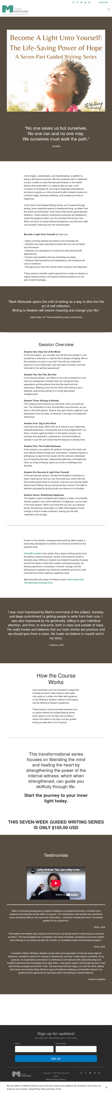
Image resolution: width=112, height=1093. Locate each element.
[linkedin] (89, 2)
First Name (61, 1043)
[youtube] (85, 2)
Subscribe (103, 2)
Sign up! (56, 1058)
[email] (73, 2)
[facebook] (77, 2)
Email (17, 1043)
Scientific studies (33, 553)
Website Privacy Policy (55, 1079)
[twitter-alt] (81, 2)
